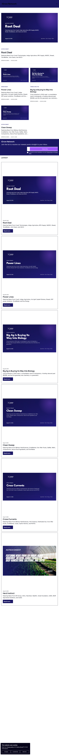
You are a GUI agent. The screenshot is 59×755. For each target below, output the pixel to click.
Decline (24, 751)
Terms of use (19, 747)
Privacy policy (10, 747)
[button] (8, 231)
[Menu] (56, 3)
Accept (6, 751)
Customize (15, 751)
